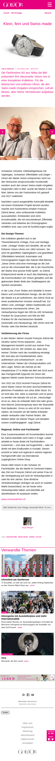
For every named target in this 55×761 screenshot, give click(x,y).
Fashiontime (11, 537)
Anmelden (27, 743)
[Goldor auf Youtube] (32, 695)
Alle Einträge (16, 13)
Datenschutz (27, 739)
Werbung (27, 731)
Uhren (32, 537)
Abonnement (27, 735)
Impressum (28, 727)
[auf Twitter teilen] (52, 739)
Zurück (6, 13)
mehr (32, 585)
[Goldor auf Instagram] (23, 695)
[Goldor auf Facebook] (28, 695)
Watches (34, 69)
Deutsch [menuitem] (48, 13)
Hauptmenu (50, 5)
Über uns (27, 723)
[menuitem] (48, 13)
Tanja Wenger (7, 69)
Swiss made (23, 537)
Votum (38, 537)
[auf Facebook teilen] (49, 739)
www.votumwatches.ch (13, 499)
